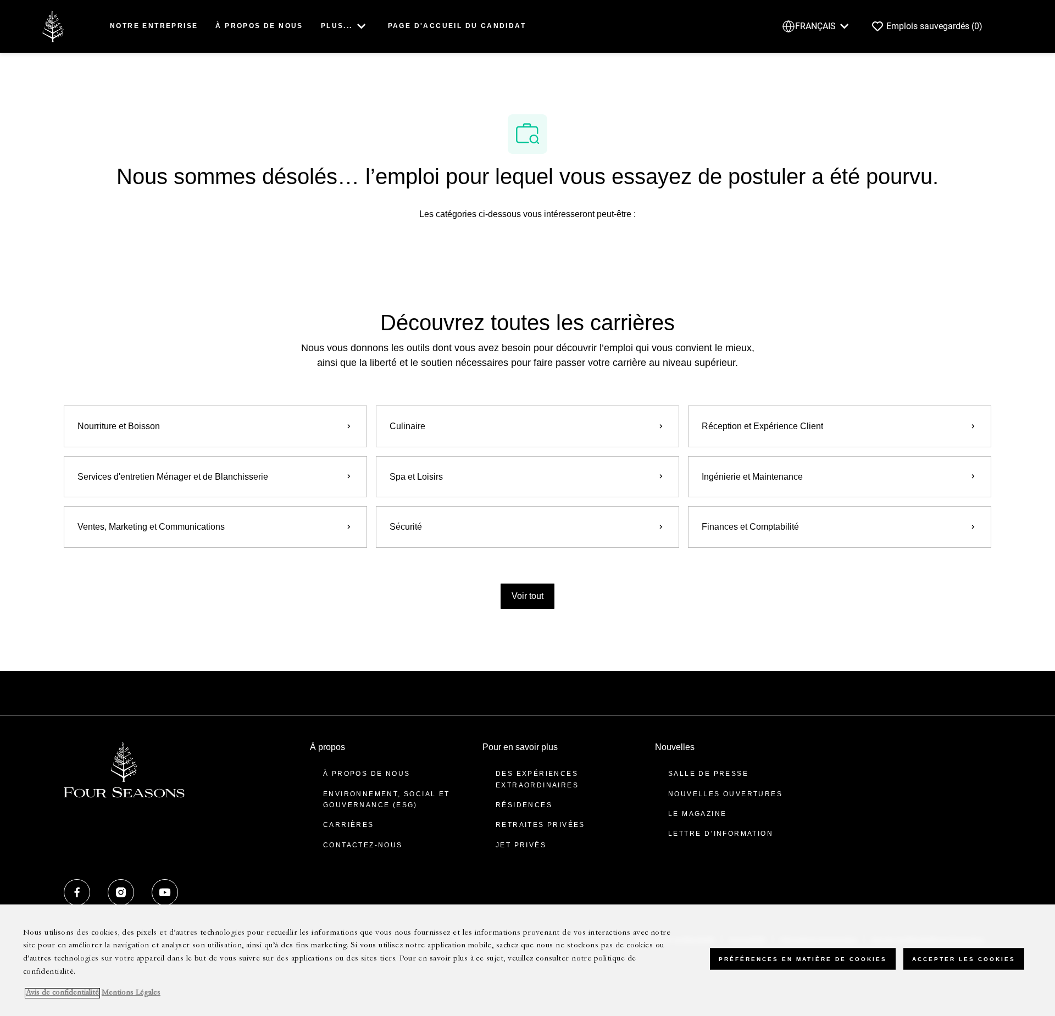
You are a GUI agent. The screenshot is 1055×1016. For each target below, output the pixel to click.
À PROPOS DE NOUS (259, 26)
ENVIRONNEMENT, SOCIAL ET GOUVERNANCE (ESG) (386, 799)
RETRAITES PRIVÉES (540, 825)
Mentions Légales (131, 993)
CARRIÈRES (348, 825)
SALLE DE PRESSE (708, 774)
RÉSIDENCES (524, 805)
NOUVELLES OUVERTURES (725, 794)
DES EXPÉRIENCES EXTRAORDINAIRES (537, 779)
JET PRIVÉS (521, 845)
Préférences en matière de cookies (803, 959)
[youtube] (165, 892)
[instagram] (121, 892)
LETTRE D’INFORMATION (720, 833)
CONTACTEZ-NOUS (363, 845)
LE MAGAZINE (697, 814)
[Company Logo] (53, 25)
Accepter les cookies (963, 959)
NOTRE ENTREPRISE (154, 26)
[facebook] (77, 892)
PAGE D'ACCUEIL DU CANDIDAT (457, 26)
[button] (527, 596)
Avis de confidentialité (62, 993)
